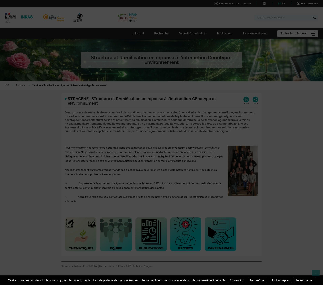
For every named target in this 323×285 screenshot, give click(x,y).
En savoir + (237, 280)
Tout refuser (257, 280)
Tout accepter (281, 280)
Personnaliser (304, 280)
